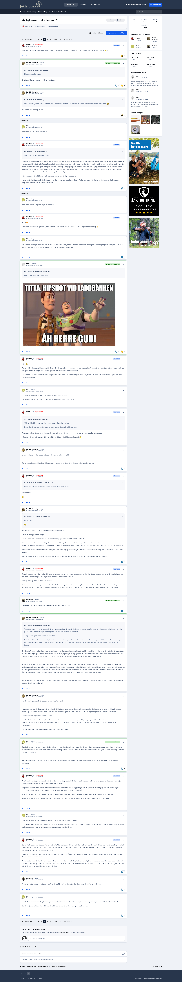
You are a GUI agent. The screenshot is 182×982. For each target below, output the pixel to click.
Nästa (55, 39)
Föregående (28, 39)
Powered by (153, 978)
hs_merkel (154, 46)
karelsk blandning (154, 38)
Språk (23, 978)
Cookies (40, 978)
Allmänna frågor (53, 26)
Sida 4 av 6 (67, 39)
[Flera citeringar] (22, 55)
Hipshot (138, 38)
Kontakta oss (31, 978)
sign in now (64, 932)
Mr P (137, 46)
